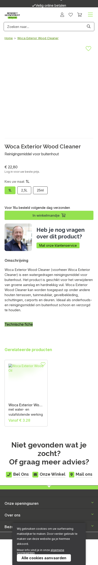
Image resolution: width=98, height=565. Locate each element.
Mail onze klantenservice (58, 245)
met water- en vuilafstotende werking (25, 411)
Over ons (12, 515)
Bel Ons (21, 474)
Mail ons (84, 474)
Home (9, 38)
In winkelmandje (46, 215)
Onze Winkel (52, 474)
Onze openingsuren (22, 503)
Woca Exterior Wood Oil (26, 405)
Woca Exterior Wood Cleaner (38, 38)
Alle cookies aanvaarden (43, 558)
